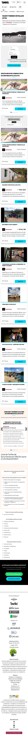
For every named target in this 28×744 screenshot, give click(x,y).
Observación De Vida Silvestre (11, 528)
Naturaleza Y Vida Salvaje (10, 546)
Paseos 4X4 (7, 530)
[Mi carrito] (3, 10)
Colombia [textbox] (12, 49)
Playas (5, 550)
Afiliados (15, 675)
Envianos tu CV (15, 686)
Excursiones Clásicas (9, 514)
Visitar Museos (7, 532)
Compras (6, 526)
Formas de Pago (15, 682)
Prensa (15, 684)
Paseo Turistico (7, 534)
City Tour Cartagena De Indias (11, 485)
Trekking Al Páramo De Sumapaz (11, 495)
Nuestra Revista (15, 688)
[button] (2, 89)
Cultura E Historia (8, 544)
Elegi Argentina (15, 689)
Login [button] (5, 7)
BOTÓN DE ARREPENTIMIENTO (14, 732)
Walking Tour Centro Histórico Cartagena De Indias (14, 482)
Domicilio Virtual (14, 647)
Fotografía (6, 548)
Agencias (13, 7)
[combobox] (14, 48)
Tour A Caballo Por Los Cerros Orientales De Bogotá (14, 505)
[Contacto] (20, 7)
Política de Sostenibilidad (15, 679)
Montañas (6, 555)
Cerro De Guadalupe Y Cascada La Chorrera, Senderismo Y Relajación (14, 501)
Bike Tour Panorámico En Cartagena (12, 479)
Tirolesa (6, 523)
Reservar (20, 109)
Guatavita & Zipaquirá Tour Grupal (12, 487)
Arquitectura (7, 557)
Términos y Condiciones (15, 677)
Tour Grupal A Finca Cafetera (10, 489)
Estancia (6, 537)
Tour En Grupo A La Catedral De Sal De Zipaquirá (13, 492)
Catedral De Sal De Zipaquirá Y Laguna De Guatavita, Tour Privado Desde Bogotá (13, 498)
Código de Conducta (15, 680)
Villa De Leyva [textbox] (12, 54)
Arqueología (7, 553)
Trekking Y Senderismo (9, 521)
